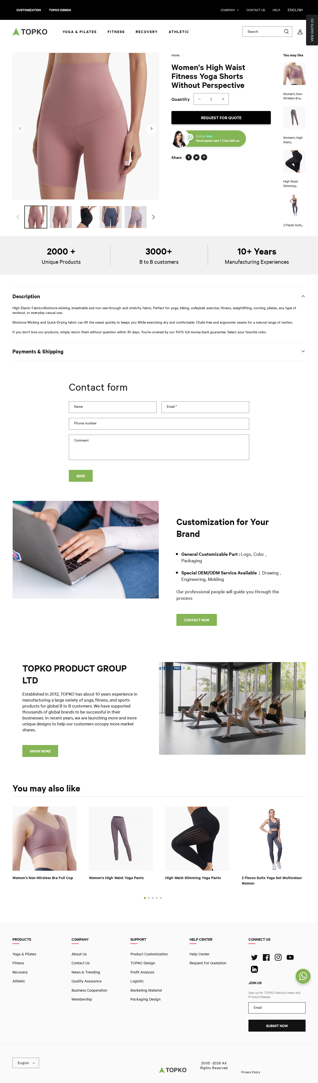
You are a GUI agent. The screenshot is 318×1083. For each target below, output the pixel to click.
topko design (60, 10)
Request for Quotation (208, 962)
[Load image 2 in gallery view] (60, 217)
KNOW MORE (40, 751)
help (276, 10)
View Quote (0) (312, 30)
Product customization (149, 953)
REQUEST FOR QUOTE (221, 117)
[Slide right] (152, 129)
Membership (82, 999)
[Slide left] (20, 129)
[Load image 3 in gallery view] (86, 217)
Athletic (18, 980)
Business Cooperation (89, 989)
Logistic (137, 980)
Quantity (180, 99)
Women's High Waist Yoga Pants (116, 877)
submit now (277, 1025)
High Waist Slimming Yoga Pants (193, 877)
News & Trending (86, 972)
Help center (199, 953)
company (228, 10)
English (295, 10)
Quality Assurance (87, 980)
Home (175, 55)
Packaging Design (145, 999)
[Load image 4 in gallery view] (110, 217)
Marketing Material (146, 989)
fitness (18, 962)
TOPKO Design (142, 962)
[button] (145, 898)
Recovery (20, 972)
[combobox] (267, 32)
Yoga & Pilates (24, 953)
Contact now (196, 620)
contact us (255, 10)
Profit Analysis (142, 972)
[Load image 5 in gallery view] (135, 217)
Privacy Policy (250, 1072)
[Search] (286, 32)
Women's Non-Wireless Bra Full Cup (42, 877)
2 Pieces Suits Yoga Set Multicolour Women (272, 880)
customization (28, 10)
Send (80, 476)
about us (79, 953)
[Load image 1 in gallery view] (36, 217)
